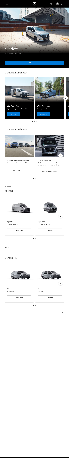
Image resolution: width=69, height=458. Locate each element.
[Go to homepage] (34, 4)
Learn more (13, 114)
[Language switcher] (51, 3)
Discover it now (34, 63)
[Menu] (7, 3)
